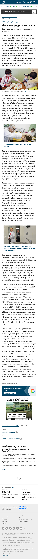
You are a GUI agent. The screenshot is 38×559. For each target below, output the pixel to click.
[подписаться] (17, 432)
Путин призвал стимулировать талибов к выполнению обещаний (18, 458)
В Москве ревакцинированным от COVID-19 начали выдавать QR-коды (19, 466)
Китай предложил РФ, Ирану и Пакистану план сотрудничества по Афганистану (18, 461)
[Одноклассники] (14, 528)
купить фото (28, 91)
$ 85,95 (8, 6)
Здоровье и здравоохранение (9, 17)
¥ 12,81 (19, 6)
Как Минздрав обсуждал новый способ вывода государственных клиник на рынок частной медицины (19, 248)
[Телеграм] (3, 528)
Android (21, 516)
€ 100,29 (14, 6)
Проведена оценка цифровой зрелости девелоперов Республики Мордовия (10, 495)
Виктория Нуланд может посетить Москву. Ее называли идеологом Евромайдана (16, 449)
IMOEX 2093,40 (27, 6)
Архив (3, 518)
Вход (28, 2)
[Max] (21, 528)
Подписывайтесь (9, 393)
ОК (34, 12)
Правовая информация (25, 519)
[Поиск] (31, 2)
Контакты (5, 519)
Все (13, 487)
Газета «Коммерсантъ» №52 (10, 426)
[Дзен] (10, 528)
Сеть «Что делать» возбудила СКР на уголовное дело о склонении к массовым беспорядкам (19, 454)
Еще (3, 469)
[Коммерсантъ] (3, 2)
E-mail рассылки (23, 521)
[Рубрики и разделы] (34, 2)
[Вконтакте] (6, 528)
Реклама (4, 521)
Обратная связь (23, 518)
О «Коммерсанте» (7, 516)
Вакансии (4, 523)
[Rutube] (17, 528)
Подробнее (5, 555)
